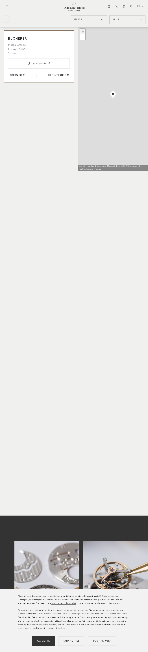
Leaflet (82, 166)
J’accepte (43, 641)
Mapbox (82, 169)
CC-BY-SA (126, 166)
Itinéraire (16, 75)
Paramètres (71, 641)
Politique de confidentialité (63, 603)
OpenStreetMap (104, 166)
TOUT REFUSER (102, 641)
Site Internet (57, 75)
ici (96, 600)
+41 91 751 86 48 (41, 63)
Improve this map (93, 169)
